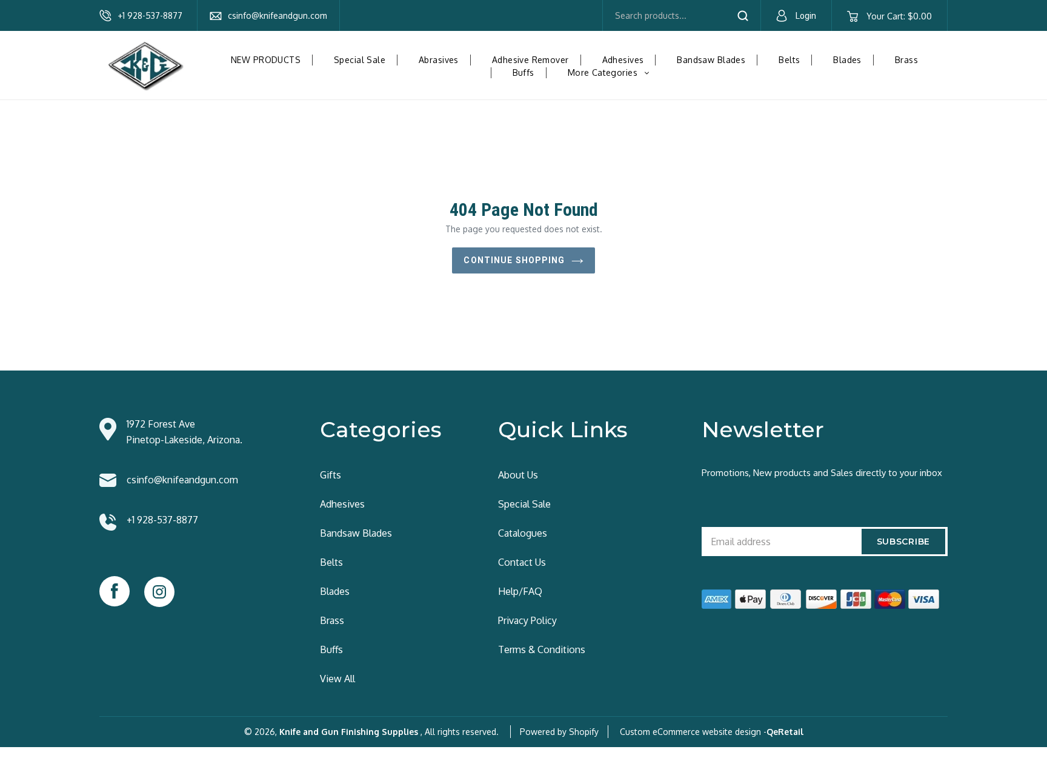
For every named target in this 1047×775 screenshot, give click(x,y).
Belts (789, 60)
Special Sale (359, 60)
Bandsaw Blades (711, 60)
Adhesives (623, 60)
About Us (518, 475)
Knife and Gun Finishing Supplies (348, 731)
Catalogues (522, 533)
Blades (847, 60)
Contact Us (522, 562)
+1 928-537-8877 (150, 15)
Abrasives (439, 60)
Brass (906, 60)
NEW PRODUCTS (266, 60)
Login (806, 16)
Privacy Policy (527, 620)
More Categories (613, 72)
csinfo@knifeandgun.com (277, 15)
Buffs (523, 72)
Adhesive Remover (530, 60)
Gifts (330, 475)
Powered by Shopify (559, 731)
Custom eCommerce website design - (693, 731)
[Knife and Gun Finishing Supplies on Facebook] (114, 591)
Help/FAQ (520, 591)
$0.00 (899, 16)
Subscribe (903, 541)
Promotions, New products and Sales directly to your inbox (822, 472)
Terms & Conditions (541, 649)
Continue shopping (514, 260)
